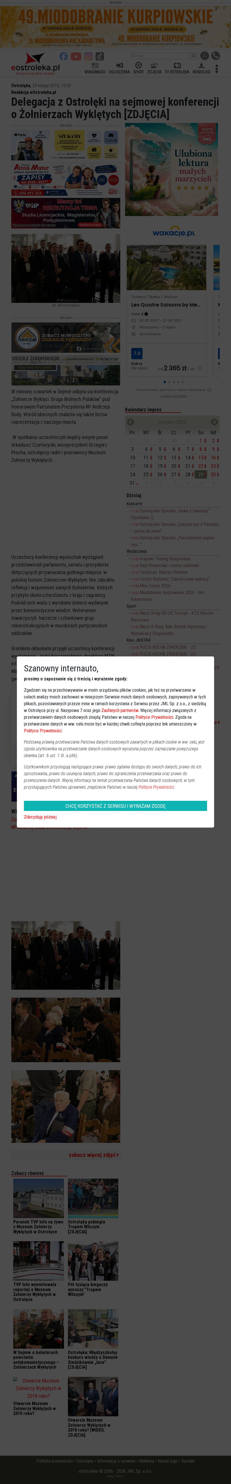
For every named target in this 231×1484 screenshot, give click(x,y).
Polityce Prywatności (154, 717)
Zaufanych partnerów (119, 710)
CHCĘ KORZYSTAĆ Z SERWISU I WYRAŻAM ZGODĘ (115, 806)
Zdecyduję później (40, 817)
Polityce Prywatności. (157, 787)
